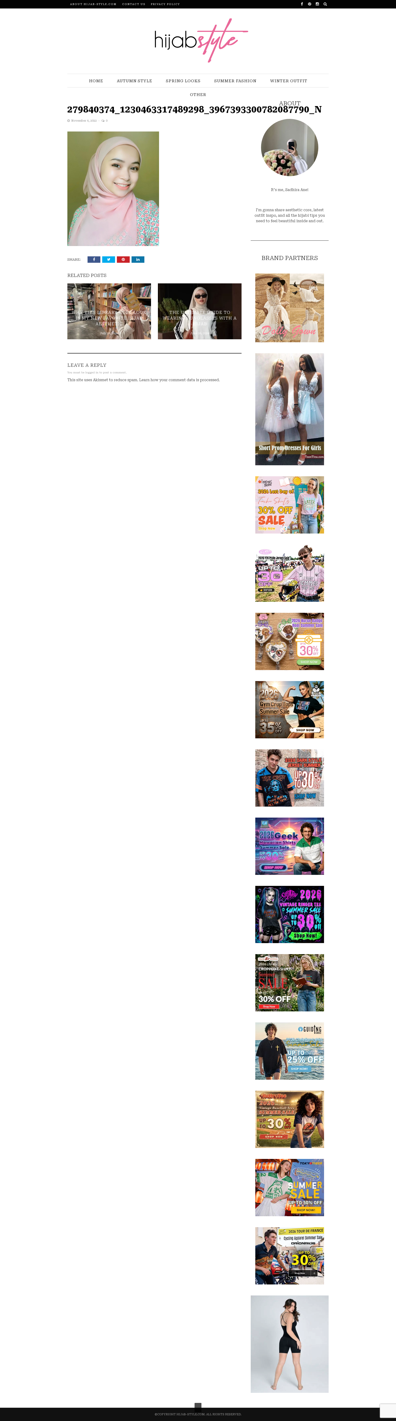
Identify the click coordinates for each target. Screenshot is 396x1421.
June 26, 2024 (199, 333)
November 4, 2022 (84, 120)
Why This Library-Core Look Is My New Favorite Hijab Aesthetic (109, 318)
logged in (92, 372)
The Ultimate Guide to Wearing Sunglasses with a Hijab (200, 318)
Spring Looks (183, 81)
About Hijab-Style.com (93, 4)
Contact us (133, 4)
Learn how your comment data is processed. (179, 380)
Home (96, 81)
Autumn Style (134, 81)
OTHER (198, 94)
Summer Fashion (235, 81)
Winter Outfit (288, 81)
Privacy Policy (165, 4)
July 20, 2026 (109, 333)
